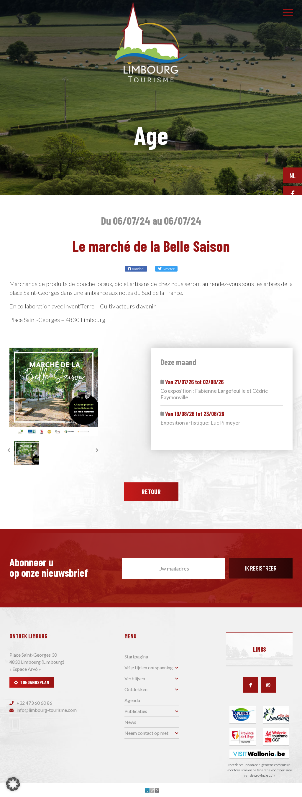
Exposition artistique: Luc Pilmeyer (200, 423)
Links (259, 649)
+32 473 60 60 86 (34, 703)
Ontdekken (135, 689)
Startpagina (136, 656)
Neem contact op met (146, 733)
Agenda (132, 700)
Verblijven (134, 678)
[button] (13, 784)
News (130, 722)
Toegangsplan (34, 682)
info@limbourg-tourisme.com (46, 710)
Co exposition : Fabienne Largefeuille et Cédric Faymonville (214, 394)
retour (151, 491)
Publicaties (135, 711)
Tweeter (168, 269)
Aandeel (137, 269)
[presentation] (9, 450)
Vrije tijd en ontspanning (148, 667)
